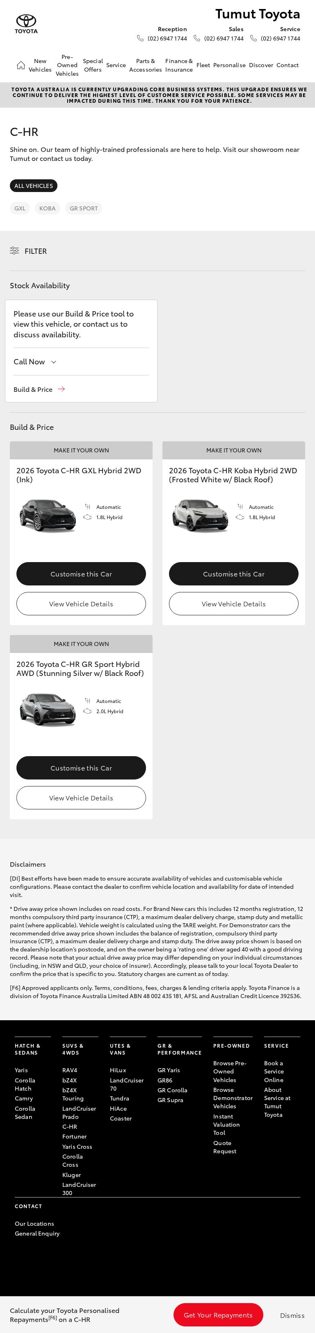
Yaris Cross (77, 1146)
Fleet (203, 65)
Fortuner (74, 1136)
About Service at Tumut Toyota (277, 1101)
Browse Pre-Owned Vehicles (230, 1071)
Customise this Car (81, 573)
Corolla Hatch (25, 1084)
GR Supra (170, 1100)
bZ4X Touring (73, 1094)
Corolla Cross (72, 1160)
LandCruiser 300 (79, 1188)
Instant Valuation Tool (226, 1124)
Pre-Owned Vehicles (67, 64)
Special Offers (93, 64)
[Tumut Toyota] (26, 24)
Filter (36, 250)
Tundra (119, 1098)
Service (116, 65)
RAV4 (70, 1070)
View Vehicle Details (81, 603)
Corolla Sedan (25, 1112)
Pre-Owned (231, 1045)
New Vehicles (40, 64)
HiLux (118, 1070)
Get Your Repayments (218, 1314)
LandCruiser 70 (127, 1084)
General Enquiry (37, 1233)
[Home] (21, 65)
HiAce (118, 1108)
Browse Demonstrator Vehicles (233, 1097)
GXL (19, 208)
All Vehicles (33, 185)
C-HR (70, 1126)
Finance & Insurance (179, 64)
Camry (24, 1098)
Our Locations (34, 1223)
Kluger (71, 1174)
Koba (47, 208)
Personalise (229, 65)
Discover (261, 65)
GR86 (165, 1080)
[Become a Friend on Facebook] (20, 1258)
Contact (287, 65)
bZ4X (69, 1080)
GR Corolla (172, 1090)
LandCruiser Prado (79, 1112)
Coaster (121, 1118)
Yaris (21, 1070)
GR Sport (84, 208)
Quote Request (224, 1147)
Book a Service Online (274, 1071)
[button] (39, 389)
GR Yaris (169, 1070)
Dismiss (292, 1314)
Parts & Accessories (145, 64)
